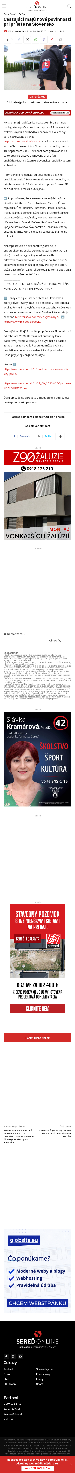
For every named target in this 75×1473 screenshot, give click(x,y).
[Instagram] (13, 1356)
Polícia (22, 14)
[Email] (60, 39)
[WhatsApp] (35, 39)
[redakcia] (6, 31)
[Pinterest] (52, 39)
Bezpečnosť (9, 14)
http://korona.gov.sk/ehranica (22, 141)
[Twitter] (27, 39)
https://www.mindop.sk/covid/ (23, 321)
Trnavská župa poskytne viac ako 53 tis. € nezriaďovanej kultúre (55, 1133)
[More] (60, 436)
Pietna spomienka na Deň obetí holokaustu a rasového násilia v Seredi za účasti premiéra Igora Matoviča (19, 1136)
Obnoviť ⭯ (55, 640)
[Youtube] (20, 1356)
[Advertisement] (37, 587)
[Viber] (44, 39)
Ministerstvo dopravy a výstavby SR (37, 317)
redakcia (19, 31)
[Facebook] (18, 39)
